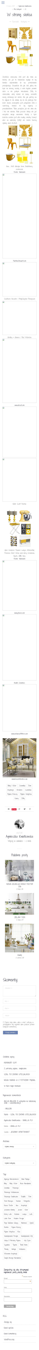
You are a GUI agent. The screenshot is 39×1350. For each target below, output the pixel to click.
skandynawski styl (27, 1236)
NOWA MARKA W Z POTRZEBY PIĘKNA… (20, 1080)
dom (29, 785)
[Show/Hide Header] (3, 3)
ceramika (22, 785)
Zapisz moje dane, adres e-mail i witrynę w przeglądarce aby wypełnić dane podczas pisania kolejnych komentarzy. (18, 1024)
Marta (6, 1114)
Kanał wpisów (8, 1328)
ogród (31, 1223)
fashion (18, 1201)
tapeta (15, 1245)
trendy (6, 1249)
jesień (20, 1210)
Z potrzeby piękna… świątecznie (15, 1068)
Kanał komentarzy (10, 1333)
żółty (23, 798)
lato (30, 1214)
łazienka (28, 790)
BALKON (9, 1108)
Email (17, 1278)
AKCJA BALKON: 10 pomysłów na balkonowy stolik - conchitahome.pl (20, 1102)
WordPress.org (9, 1339)
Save (15, 809)
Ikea (17, 1205)
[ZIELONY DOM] (19, 904)
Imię (5, 1287)
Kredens (19, 790)
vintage (13, 1249)
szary (16, 798)
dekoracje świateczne (11, 1196)
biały (5, 1183)
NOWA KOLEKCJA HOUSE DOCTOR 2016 (19, 885)
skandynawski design (11, 1236)
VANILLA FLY (28, 1120)
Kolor (26, 1210)
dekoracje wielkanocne (11, 1192)
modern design (19, 1218)
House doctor (8, 1205)
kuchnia (16, 1214)
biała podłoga (25, 1179)
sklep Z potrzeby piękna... (12, 1240)
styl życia (27, 1240)
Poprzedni (15, 22)
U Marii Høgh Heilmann (12, 1086)
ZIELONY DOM (19, 917)
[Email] (8, 808)
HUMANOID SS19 (10, 1062)
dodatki (23, 1196)
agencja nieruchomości (11, 1179)
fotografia (27, 1201)
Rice (19, 1232)
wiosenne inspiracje (10, 1253)
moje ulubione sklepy (11, 1223)
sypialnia (7, 1245)
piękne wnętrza (26, 794)
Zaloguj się (8, 1322)
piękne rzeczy (12, 794)
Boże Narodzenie (25, 1183)
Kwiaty (20, 955)
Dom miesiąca (8, 1201)
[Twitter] (24, 808)
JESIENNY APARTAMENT (20, 1132)
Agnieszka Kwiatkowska (25, 6)
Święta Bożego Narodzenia (12, 1258)
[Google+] (19, 808)
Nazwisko (7, 1296)
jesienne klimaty (9, 1210)
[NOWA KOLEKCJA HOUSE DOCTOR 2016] (19, 870)
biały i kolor (12, 785)
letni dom (7, 1218)
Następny (24, 22)
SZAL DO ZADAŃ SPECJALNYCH (17, 1074)
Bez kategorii (17, 9)
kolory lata (8, 1214)
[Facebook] (30, 808)
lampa (24, 1214)
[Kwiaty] (19, 938)
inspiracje (11, 790)
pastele (6, 1227)
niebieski (24, 1223)
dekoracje (15, 1188)
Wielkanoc (22, 1249)
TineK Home (24, 1245)
